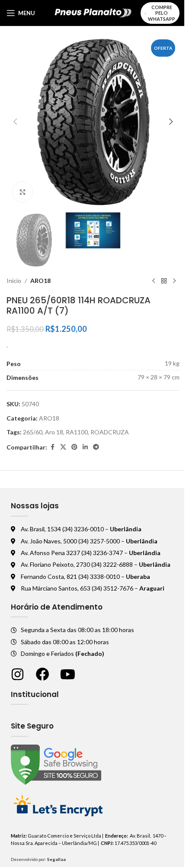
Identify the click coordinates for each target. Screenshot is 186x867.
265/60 (32, 432)
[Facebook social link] (52, 447)
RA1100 (77, 432)
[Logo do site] (93, 12)
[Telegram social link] (96, 447)
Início (13, 280)
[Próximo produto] (174, 281)
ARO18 (40, 280)
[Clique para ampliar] (22, 192)
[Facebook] (42, 674)
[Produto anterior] (153, 281)
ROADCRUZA (109, 432)
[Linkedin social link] (85, 447)
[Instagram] (17, 674)
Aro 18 (54, 432)
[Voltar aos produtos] (164, 281)
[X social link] (63, 447)
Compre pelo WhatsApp (161, 12)
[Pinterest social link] (74, 447)
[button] (15, 121)
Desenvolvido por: (38, 859)
